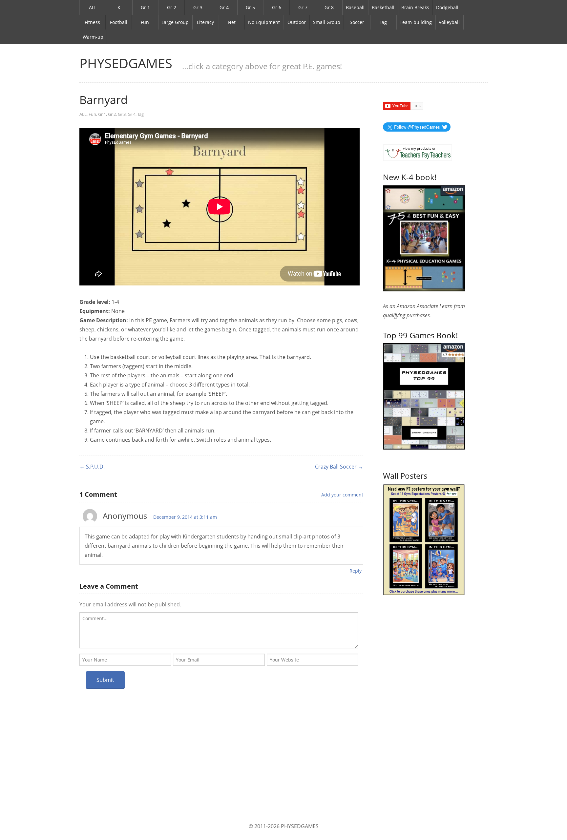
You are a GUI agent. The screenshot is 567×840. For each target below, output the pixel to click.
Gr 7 (302, 7)
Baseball (355, 7)
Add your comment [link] (342, 495)
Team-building (416, 22)
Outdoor (296, 22)
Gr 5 (250, 7)
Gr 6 (276, 7)
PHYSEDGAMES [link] (125, 63)
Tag (383, 22)
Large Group (175, 22)
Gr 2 (171, 7)
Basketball (383, 7)
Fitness (92, 22)
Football (118, 22)
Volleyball (449, 22)
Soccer (357, 22)
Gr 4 (224, 7)
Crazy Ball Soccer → (339, 466)
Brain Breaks (415, 7)
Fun (145, 22)
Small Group (326, 22)
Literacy (205, 22)
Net (232, 22)
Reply (355, 571)
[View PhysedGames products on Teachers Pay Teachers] (417, 152)
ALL (92, 7)
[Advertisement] (283, 766)
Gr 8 (329, 7)
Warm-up (93, 37)
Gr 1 (145, 7)
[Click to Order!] (424, 395)
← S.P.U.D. (92, 466)
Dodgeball (447, 7)
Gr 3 (197, 7)
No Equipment (264, 22)
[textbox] (218, 630)
